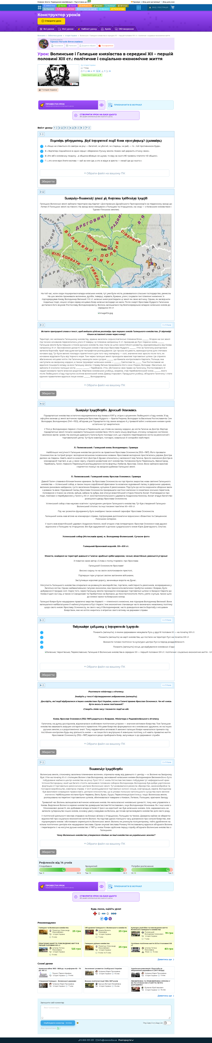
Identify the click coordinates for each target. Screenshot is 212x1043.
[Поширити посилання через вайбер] (110, 918)
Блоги (47, 2)
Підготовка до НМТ (82, 1)
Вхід (154, 7)
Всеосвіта (41, 36)
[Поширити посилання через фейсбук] (106, 918)
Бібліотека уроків (55, 36)
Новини (41, 2)
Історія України (71, 36)
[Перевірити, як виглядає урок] (101, 105)
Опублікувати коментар (58, 1023)
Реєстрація (162, 7)
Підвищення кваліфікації (62, 2)
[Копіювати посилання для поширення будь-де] (101, 918)
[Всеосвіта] (40, 8)
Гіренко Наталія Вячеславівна (66, 42)
